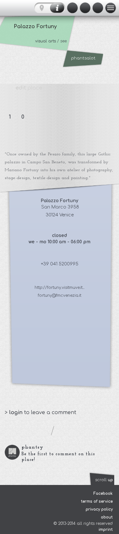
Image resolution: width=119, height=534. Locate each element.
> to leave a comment (40, 412)
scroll (104, 480)
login (16, 412)
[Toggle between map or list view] (49, 8)
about (107, 517)
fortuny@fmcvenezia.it (59, 295)
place (29, 88)
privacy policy (99, 509)
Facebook (103, 493)
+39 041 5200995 (59, 264)
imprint (106, 529)
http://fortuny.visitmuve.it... (59, 287)
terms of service (97, 501)
